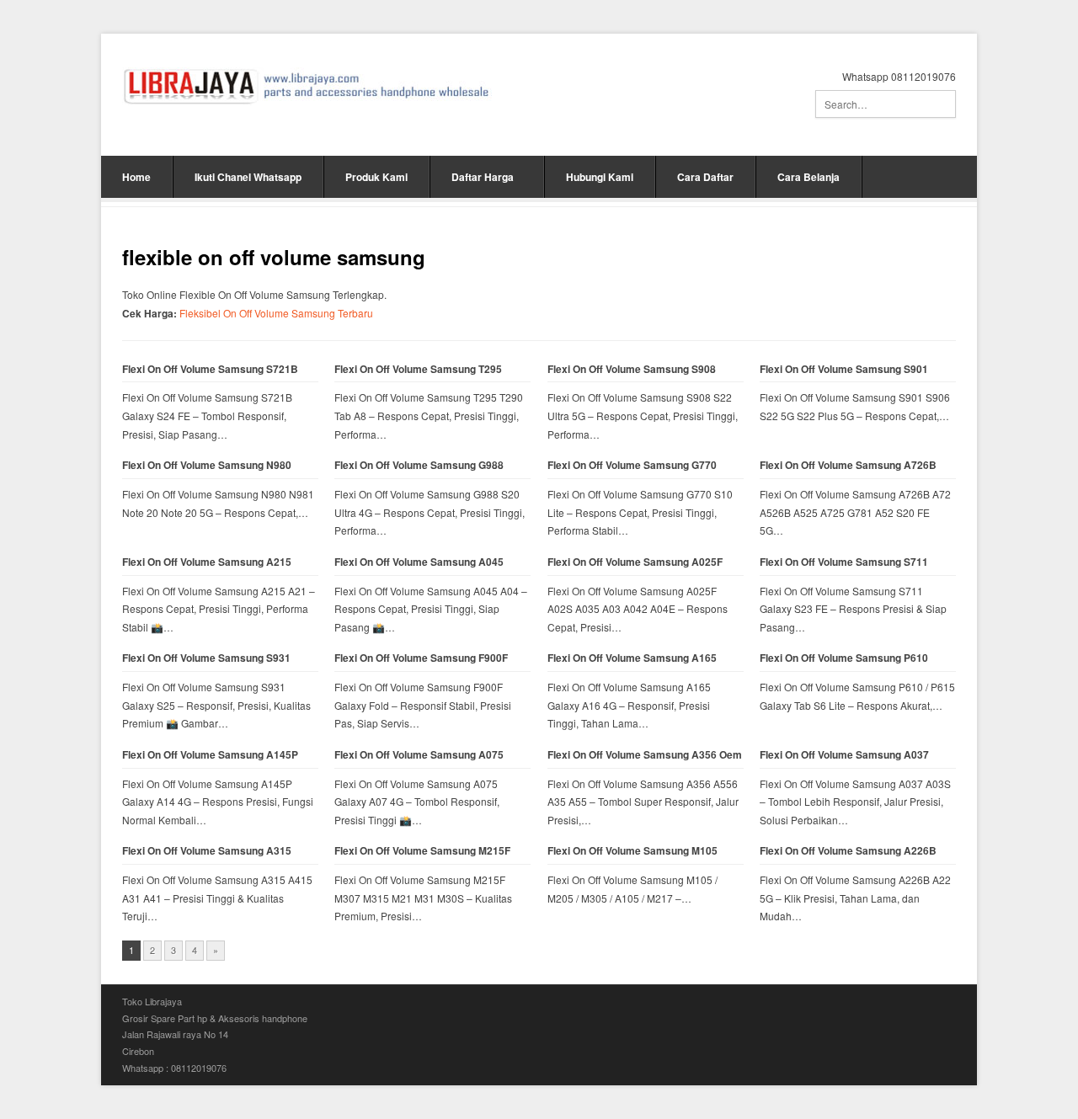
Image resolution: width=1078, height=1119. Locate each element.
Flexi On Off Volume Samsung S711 (844, 562)
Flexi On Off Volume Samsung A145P (210, 755)
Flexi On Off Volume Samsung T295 (418, 369)
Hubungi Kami (599, 176)
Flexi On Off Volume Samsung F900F (421, 658)
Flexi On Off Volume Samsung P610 (844, 658)
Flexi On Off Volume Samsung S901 (844, 369)
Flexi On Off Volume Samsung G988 (419, 465)
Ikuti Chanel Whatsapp (248, 176)
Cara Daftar (705, 176)
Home (136, 176)
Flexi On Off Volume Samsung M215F (422, 851)
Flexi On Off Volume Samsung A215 (206, 562)
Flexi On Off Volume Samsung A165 (632, 658)
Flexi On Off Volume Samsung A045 (419, 562)
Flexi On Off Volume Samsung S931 (206, 658)
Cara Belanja (808, 176)
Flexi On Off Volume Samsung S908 (631, 369)
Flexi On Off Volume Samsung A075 (419, 755)
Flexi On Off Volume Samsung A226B (848, 851)
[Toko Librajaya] (307, 86)
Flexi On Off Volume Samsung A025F (635, 562)
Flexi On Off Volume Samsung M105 (632, 851)
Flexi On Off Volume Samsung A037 (844, 755)
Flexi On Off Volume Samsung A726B (848, 465)
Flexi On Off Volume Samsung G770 (632, 465)
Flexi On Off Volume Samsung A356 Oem (644, 755)
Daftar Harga (482, 176)
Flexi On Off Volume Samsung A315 (206, 851)
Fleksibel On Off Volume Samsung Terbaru (276, 313)
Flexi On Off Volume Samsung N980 (206, 465)
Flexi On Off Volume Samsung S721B (210, 369)
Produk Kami (376, 176)
